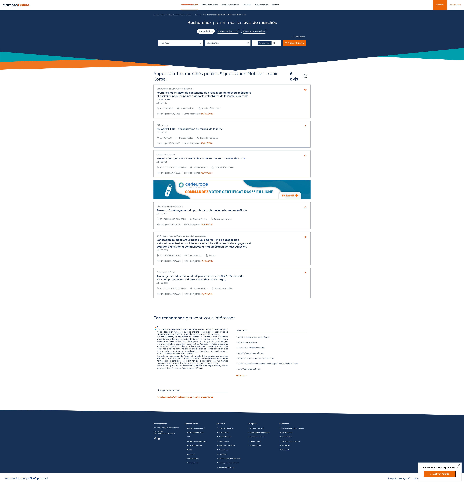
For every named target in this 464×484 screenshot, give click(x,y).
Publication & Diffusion (227, 445)
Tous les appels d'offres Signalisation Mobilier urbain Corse (185, 397)
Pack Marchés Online (226, 428)
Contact (275, 5)
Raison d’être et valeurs (195, 428)
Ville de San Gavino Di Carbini (169, 206)
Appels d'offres (159, 15)
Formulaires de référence (291, 441)
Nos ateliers (286, 445)
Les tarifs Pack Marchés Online (230, 458)
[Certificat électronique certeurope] (232, 189)
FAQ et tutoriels (287, 432)
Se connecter (455, 5)
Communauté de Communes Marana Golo (175, 89)
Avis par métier (255, 445)
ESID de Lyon (162, 125)
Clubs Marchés (287, 437)
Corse (197, 15)
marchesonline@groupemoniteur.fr (166, 428)
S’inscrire (440, 5)
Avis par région (255, 441)
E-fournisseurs (224, 441)
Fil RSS (189, 450)
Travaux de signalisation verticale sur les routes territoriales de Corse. (201, 158)
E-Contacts (222, 454)
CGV (188, 437)
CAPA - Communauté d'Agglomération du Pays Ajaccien (181, 236)
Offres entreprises (210, 5)
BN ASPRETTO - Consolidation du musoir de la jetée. (189, 129)
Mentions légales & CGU (195, 432)
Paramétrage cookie (194, 445)
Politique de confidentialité (197, 441)
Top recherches (193, 463)
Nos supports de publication (229, 463)
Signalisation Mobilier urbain (180, 15)
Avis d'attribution (193, 458)
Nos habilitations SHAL (227, 467)
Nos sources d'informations (260, 432)
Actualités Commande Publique (293, 428)
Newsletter (191, 454)
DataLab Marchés (225, 437)
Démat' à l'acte (224, 450)
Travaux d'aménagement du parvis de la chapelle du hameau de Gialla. (201, 210)
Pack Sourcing (224, 432)
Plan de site (286, 450)
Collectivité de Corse (165, 154)
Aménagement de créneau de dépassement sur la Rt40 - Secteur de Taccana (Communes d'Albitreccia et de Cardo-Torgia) (199, 277)
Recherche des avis (257, 437)
